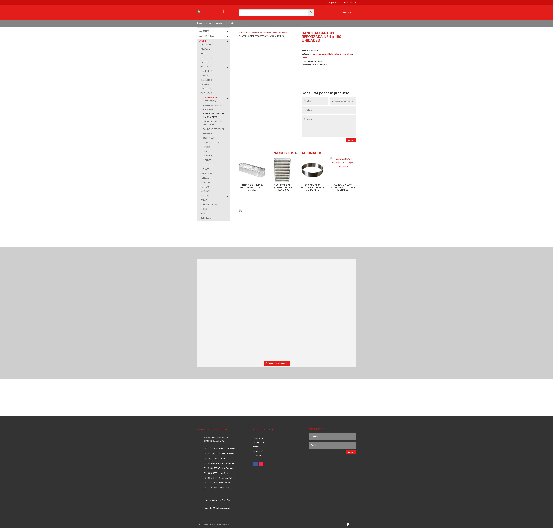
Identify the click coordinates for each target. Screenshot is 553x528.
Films (205, 151)
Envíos (256, 447)
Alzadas (205, 49)
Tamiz (204, 213)
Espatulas (206, 173)
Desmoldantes (211, 142)
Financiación (258, 451)
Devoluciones (259, 442)
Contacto (230, 23)
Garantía (257, 455)
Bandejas (206, 66)
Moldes (207, 160)
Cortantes (207, 88)
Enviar (351, 140)
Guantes (208, 155)
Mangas (205, 187)
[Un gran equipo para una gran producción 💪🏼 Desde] (336, 285)
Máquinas (204, 31)
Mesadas (206, 191)
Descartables (209, 97)
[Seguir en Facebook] (255, 464)
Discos (206, 147)
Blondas (207, 133)
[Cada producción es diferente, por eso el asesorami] (256, 334)
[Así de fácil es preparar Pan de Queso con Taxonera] (256, 278)
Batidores (206, 71)
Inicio (199, 23)
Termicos (206, 218)
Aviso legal (258, 438)
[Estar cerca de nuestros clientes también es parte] (336, 329)
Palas (204, 200)
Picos (204, 209)
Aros (204, 53)
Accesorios (207, 44)
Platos (207, 169)
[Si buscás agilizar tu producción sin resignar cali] (296, 329)
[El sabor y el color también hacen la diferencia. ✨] (296, 283)
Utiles (202, 41)
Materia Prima (206, 36)
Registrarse (332, 3)
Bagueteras (207, 57)
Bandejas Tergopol (213, 129)
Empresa (218, 23)
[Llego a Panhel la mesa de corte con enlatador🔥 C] (216, 281)
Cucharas (206, 93)
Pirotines (208, 164)
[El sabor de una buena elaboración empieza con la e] (216, 334)
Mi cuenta (346, 13)
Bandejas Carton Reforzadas (275, 33)
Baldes (205, 62)
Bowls (204, 75)
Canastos (206, 80)
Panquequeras (209, 204)
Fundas (205, 178)
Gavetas (205, 182)
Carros (205, 84)
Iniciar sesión (349, 3)
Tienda (208, 23)
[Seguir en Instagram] (261, 464)
